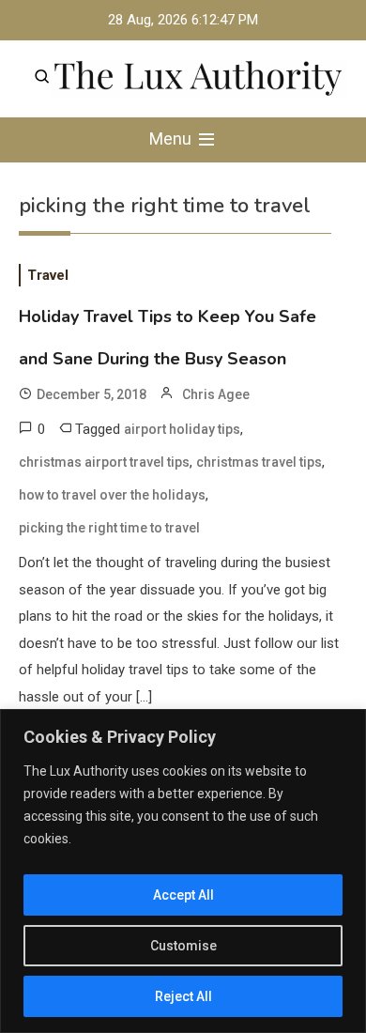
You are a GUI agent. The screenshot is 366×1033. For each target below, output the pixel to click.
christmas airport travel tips (104, 462)
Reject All (183, 996)
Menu (172, 138)
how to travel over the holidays (112, 494)
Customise (183, 945)
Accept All (183, 894)
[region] (183, 871)
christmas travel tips (259, 462)
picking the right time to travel (109, 527)
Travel (48, 275)
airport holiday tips (182, 429)
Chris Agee (216, 394)
